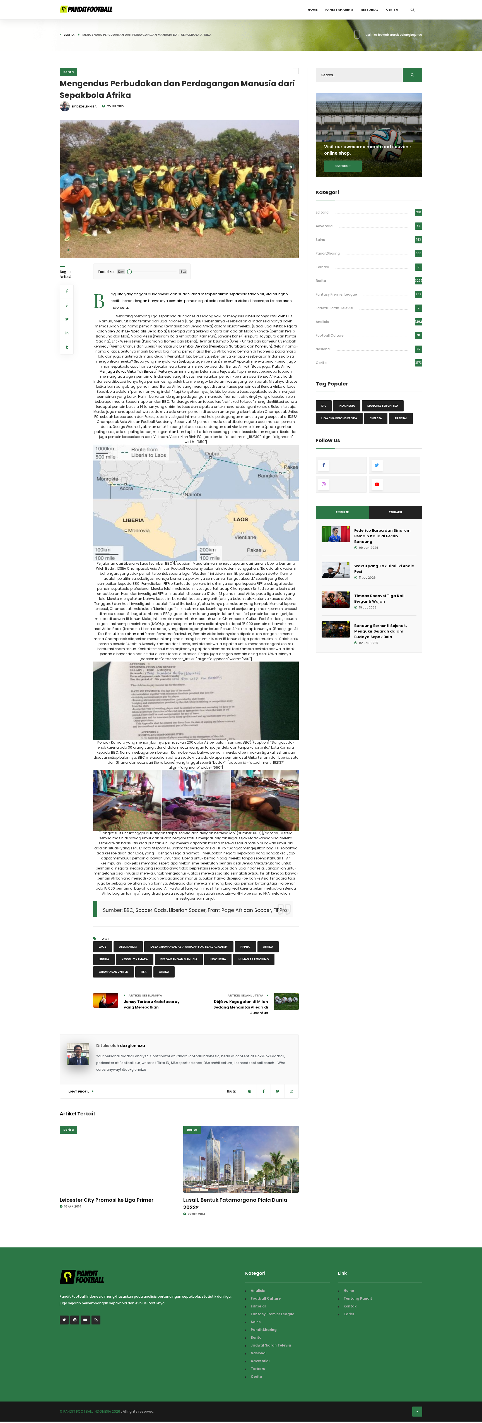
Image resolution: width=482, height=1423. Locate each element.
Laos (103, 947)
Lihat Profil (79, 1091)
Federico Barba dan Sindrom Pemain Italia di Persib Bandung (382, 536)
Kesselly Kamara (135, 959)
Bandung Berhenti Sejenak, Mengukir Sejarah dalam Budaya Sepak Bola (380, 631)
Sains (320, 239)
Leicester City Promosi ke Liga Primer (106, 1199)
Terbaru (322, 267)
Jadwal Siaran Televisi (334, 308)
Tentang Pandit (358, 1298)
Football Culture (330, 335)
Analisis (322, 321)
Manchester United (382, 406)
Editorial (369, 9)
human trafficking (253, 959)
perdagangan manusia (178, 959)
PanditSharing (328, 253)
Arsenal (400, 418)
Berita (69, 34)
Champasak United (113, 972)
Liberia (104, 959)
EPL (323, 406)
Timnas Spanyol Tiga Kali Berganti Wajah (379, 598)
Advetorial (324, 226)
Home (312, 9)
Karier (349, 1314)
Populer (342, 512)
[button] (68, 250)
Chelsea (376, 418)
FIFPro (245, 947)
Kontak (350, 1306)
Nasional (323, 349)
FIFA (143, 972)
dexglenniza (132, 1045)
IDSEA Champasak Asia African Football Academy (189, 947)
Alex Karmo (128, 947)
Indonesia (218, 959)
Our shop (343, 166)
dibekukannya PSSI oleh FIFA (269, 316)
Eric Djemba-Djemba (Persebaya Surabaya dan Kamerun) (222, 346)
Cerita (392, 9)
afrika (268, 947)
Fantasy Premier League (336, 294)
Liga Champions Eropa (339, 418)
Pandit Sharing (339, 9)
